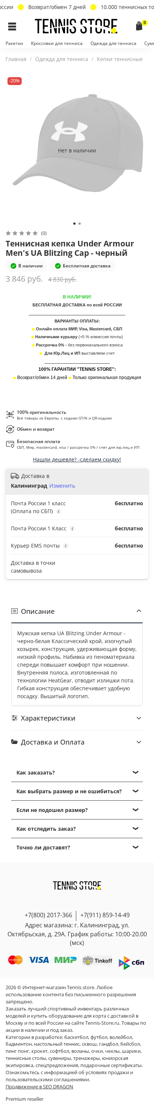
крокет (39, 1051)
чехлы (112, 1051)
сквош (89, 1044)
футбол (98, 1037)
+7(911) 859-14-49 (105, 915)
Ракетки (14, 43)
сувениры (59, 1058)
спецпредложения (57, 1065)
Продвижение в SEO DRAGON (39, 1087)
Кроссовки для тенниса (57, 43)
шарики (131, 1051)
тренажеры (86, 1058)
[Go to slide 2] (79, 223)
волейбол (121, 1037)
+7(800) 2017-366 (48, 915)
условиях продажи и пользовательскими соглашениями (69, 1076)
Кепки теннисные (120, 59)
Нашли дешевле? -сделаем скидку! (77, 459)
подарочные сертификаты (111, 1065)
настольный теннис (57, 1044)
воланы (80, 1051)
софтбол (59, 1051)
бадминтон (19, 1044)
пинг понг (17, 1051)
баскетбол (76, 1037)
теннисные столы (26, 1058)
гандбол (108, 1044)
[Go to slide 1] (74, 223)
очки (97, 1051)
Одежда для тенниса (113, 43)
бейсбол (130, 1044)
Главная (16, 59)
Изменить (62, 485)
